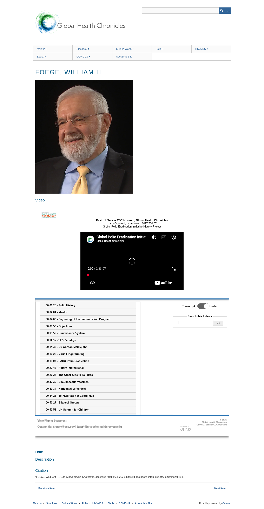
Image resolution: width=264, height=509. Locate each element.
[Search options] (228, 10)
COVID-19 (82, 56)
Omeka (226, 503)
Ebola (40, 56)
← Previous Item (45, 488)
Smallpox (82, 49)
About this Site (124, 56)
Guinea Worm (124, 49)
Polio (158, 49)
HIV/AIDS (200, 49)
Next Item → (221, 488)
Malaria (41, 49)
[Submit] (222, 10)
